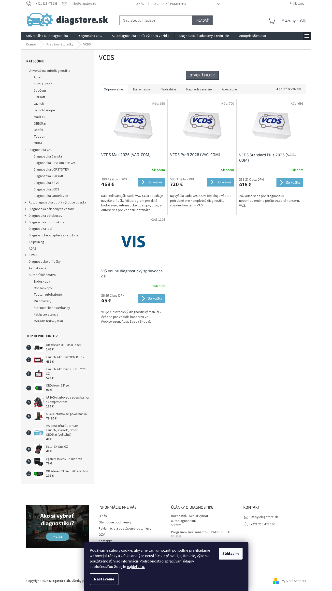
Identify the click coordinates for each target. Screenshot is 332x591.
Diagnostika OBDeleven (51, 195)
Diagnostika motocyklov (46, 222)
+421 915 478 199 (263, 524)
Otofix (38, 130)
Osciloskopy (43, 288)
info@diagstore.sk (264, 517)
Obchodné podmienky (170, 4)
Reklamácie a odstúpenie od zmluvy (125, 528)
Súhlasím (230, 553)
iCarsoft (39, 97)
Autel (37, 77)
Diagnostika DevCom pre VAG (55, 162)
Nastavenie (104, 579)
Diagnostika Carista (48, 156)
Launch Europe (44, 110)
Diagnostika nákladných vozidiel (52, 209)
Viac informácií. (126, 561)
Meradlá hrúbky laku (48, 321)
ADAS (33, 248)
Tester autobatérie (48, 294)
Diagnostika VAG (41, 149)
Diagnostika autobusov (45, 215)
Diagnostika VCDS (46, 189)
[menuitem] (47, 36)
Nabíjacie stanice (46, 314)
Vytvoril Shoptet (294, 580)
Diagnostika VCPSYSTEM (51, 169)
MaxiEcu (39, 117)
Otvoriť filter (202, 75)
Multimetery (42, 301)
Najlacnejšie (142, 89)
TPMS (33, 255)
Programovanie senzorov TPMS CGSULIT (201, 532)
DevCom (40, 90)
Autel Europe (43, 84)
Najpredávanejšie (199, 89)
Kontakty (105, 541)
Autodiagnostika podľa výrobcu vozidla (57, 202)
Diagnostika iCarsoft (48, 176)
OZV (102, 534)
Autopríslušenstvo (42, 275)
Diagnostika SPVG (46, 182)
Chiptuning (36, 242)
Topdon (39, 136)
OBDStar (40, 123)
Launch (39, 103)
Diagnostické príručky (45, 261)
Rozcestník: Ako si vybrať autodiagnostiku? (189, 518)
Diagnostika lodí (40, 228)
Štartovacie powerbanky (52, 307)
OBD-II (38, 143)
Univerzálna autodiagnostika (49, 70)
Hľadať (202, 20)
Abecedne (229, 89)
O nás (140, 4)
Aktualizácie (37, 268)
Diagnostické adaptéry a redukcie (53, 235)
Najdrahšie (168, 89)
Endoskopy (42, 281)
